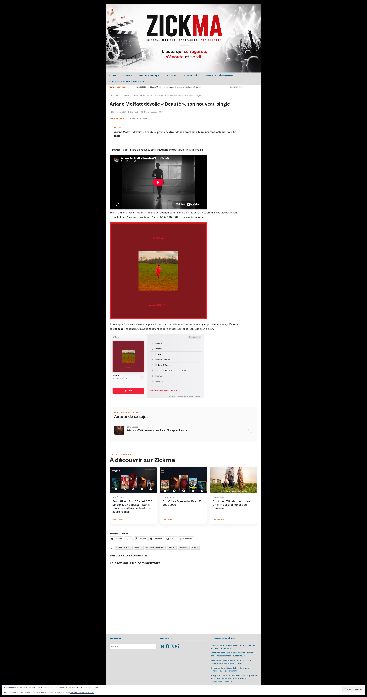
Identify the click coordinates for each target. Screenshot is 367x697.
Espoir (171, 548)
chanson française (155, 548)
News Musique (150, 112)
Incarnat (183, 548)
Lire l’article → (119, 519)
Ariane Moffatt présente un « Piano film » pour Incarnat (158, 430)
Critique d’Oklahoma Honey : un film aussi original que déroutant (232, 504)
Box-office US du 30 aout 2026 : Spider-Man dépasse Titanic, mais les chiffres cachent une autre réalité (133, 506)
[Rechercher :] (243, 87)
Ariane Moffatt (123, 548)
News (127, 75)
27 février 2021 (119, 112)
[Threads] (177, 646)
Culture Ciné (190, 75)
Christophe (135, 112)
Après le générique (148, 75)
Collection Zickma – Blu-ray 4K (126, 81)
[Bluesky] (162, 646)
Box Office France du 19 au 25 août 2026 (182, 503)
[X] (172, 646)
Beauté (138, 548)
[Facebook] (167, 646)
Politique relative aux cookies (82, 692)
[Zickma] (183, 70)
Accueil (113, 75)
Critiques (171, 75)
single (195, 548)
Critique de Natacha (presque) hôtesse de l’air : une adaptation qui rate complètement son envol (234, 678)
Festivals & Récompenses (219, 75)
